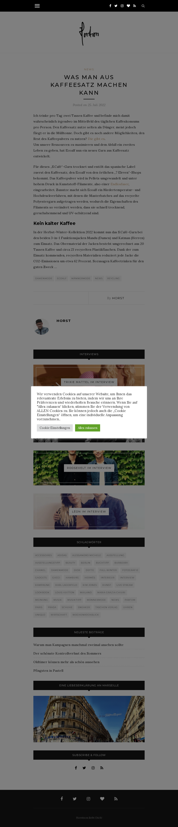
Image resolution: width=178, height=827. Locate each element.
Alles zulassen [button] (87, 428)
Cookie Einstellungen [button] (55, 428)
